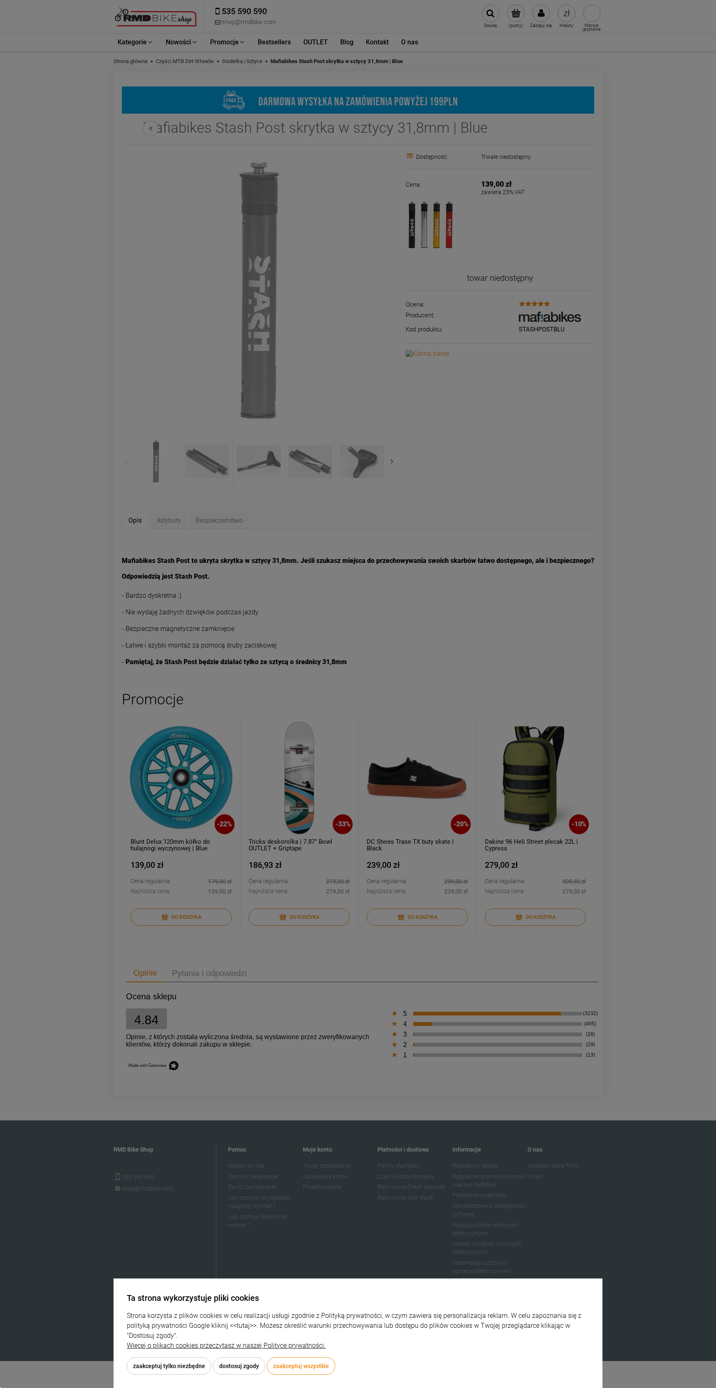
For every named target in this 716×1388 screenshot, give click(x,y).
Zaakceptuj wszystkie (301, 1366)
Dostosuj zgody (239, 1366)
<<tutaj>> (243, 1326)
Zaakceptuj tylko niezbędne (169, 1366)
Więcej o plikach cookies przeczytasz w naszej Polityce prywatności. (226, 1345)
